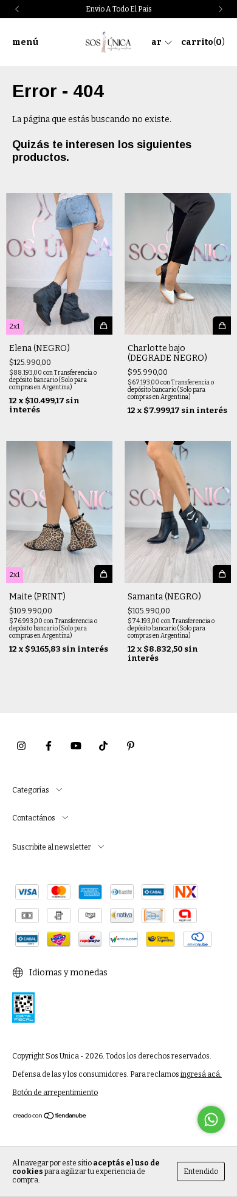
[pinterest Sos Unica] (131, 746)
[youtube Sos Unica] (76, 746)
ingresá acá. (201, 1074)
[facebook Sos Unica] (49, 746)
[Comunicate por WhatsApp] (211, 1119)
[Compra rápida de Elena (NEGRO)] (103, 325)
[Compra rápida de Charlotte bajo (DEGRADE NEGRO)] (222, 325)
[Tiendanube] (50, 1117)
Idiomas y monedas (67, 972)
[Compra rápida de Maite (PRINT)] (103, 574)
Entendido (201, 1171)
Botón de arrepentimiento (55, 1092)
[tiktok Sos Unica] (103, 746)
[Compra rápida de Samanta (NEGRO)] (222, 574)
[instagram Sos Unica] (21, 746)
